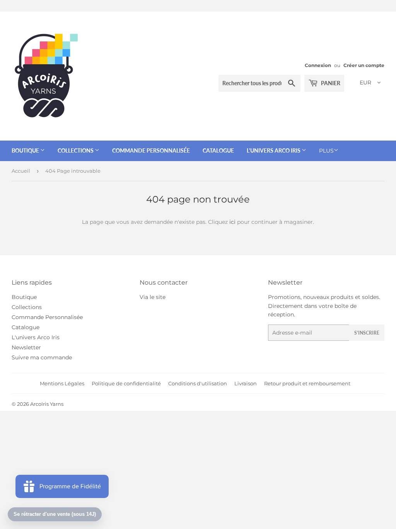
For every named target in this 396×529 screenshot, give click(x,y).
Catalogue (218, 150)
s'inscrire (366, 333)
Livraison (245, 383)
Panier (330, 83)
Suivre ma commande (42, 357)
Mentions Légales (62, 383)
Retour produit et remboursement (307, 383)
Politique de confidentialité (126, 383)
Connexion (318, 65)
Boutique (26, 150)
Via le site (153, 297)
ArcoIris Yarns (46, 404)
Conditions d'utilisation (197, 383)
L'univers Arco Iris (274, 150)
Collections (76, 150)
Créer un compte (363, 65)
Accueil (21, 171)
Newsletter (26, 347)
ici (232, 221)
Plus (326, 150)
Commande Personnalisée (151, 150)
